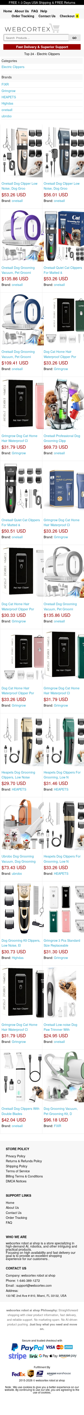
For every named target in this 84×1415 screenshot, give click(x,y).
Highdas (7, 103)
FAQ (34, 11)
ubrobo (7, 116)
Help (43, 11)
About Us (22, 11)
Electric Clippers (13, 66)
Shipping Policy (17, 1166)
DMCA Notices (16, 1181)
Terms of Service (18, 1171)
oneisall (7, 109)
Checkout (67, 16)
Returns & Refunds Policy (24, 1161)
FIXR (5, 84)
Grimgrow (8, 90)
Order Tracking (23, 16)
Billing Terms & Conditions (24, 1176)
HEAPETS (9, 97)
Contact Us (47, 16)
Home (7, 11)
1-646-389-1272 (28, 1280)
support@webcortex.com (34, 1285)
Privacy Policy (15, 1156)
